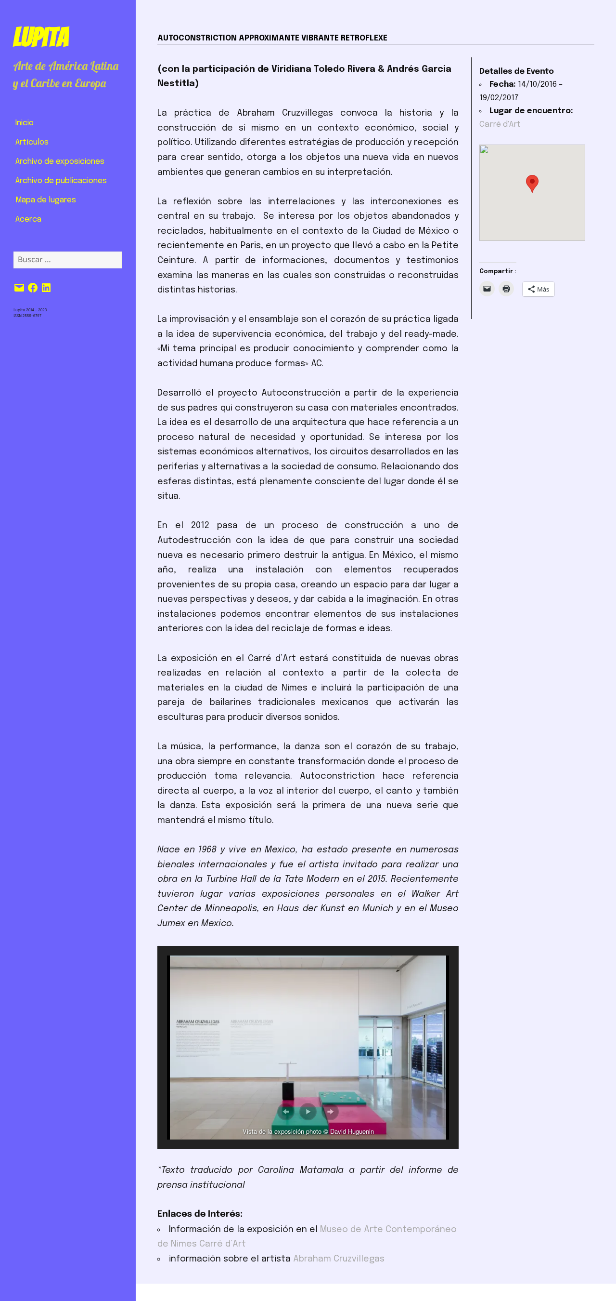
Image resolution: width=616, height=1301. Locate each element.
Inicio (24, 123)
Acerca (28, 219)
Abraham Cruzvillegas (339, 1259)
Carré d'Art (500, 124)
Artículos (32, 142)
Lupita (40, 37)
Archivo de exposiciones (59, 162)
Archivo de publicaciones (61, 181)
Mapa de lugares (45, 200)
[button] (286, 1111)
